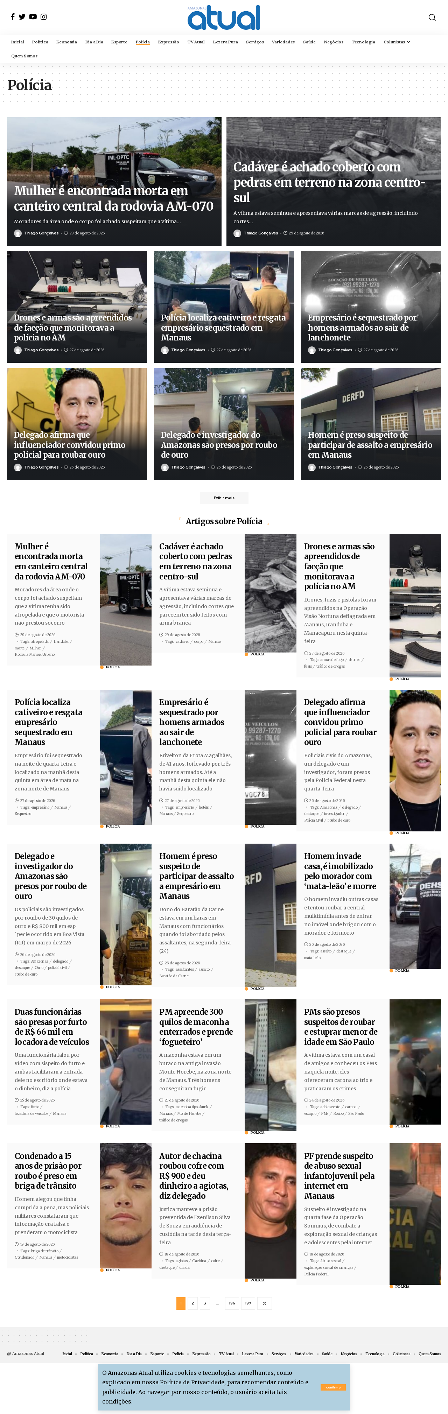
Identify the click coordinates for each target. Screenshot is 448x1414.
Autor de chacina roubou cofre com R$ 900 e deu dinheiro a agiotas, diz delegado (193, 1176)
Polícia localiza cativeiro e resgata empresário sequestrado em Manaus (223, 328)
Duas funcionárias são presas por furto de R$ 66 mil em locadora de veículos (52, 1027)
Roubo (338, 1113)
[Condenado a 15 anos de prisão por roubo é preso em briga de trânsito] (126, 1205)
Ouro (39, 967)
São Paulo (356, 1113)
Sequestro (23, 813)
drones (354, 659)
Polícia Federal (316, 1274)
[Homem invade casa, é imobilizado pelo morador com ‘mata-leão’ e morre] (415, 906)
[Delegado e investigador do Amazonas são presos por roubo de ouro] (126, 914)
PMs (324, 1113)
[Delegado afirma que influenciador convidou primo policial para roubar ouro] (415, 760)
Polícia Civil (313, 820)
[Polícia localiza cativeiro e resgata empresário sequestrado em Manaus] (126, 757)
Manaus (214, 641)
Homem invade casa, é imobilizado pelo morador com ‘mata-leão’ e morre (340, 871)
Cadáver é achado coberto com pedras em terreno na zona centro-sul (329, 182)
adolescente (330, 1106)
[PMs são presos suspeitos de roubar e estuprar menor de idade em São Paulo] (415, 1062)
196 (232, 1303)
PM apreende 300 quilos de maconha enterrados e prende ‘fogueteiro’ (196, 1027)
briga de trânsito (44, 1250)
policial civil (57, 967)
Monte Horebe (189, 1113)
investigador (334, 813)
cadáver (182, 641)
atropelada (40, 641)
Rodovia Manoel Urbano (35, 654)
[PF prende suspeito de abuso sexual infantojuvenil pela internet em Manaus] (415, 1214)
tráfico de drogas (330, 666)
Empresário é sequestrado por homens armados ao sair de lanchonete (362, 328)
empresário (40, 807)
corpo (198, 641)
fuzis (308, 666)
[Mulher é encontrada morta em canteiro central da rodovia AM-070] (126, 600)
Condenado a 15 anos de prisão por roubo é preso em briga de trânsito (48, 1171)
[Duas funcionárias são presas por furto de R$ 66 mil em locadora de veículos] (126, 1062)
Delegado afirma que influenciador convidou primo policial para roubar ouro (70, 445)
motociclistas (67, 1257)
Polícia (113, 667)
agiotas (182, 1260)
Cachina (199, 1260)
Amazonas (328, 807)
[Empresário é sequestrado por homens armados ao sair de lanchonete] (270, 757)
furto (35, 1106)
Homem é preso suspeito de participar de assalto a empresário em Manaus (370, 445)
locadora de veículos (31, 1113)
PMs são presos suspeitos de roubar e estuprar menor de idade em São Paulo (341, 1027)
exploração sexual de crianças (328, 1267)
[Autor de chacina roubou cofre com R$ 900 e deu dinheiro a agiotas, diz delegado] (270, 1210)
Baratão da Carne (173, 975)
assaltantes (185, 969)
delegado (349, 807)
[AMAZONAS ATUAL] (224, 17)
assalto (204, 969)
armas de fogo (332, 659)
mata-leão (312, 957)
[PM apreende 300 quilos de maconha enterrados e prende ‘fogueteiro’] (270, 1065)
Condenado (24, 1257)
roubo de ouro (339, 820)
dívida (184, 1267)
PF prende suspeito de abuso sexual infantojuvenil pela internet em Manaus (339, 1176)
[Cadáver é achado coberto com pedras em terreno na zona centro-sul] (270, 593)
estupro (310, 1113)
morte (19, 648)
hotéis (204, 807)
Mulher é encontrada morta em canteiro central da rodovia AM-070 (51, 562)
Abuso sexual (330, 1260)
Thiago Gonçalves (41, 233)
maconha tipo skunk (192, 1106)
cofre (215, 1260)
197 (248, 1303)
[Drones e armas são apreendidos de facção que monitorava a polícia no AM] (415, 605)
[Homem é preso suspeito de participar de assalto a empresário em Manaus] (270, 915)
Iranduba (61, 641)
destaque (311, 813)
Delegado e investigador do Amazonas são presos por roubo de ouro (219, 445)
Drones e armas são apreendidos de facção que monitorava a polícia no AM (73, 328)
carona (351, 1106)
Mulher (35, 648)
